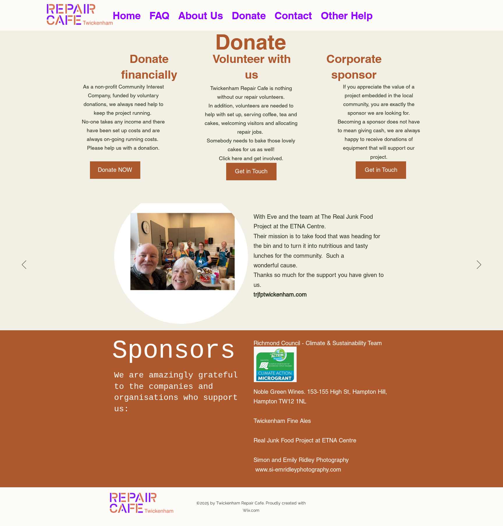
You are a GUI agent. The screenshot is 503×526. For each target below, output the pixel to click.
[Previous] (24, 265)
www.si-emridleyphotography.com (298, 469)
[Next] (479, 265)
